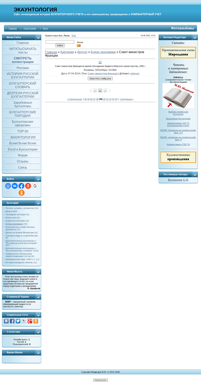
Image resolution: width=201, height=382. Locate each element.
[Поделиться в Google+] (29, 321)
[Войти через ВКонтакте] (15, 186)
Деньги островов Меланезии (19, 232)
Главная (13, 28)
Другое (82, 52)
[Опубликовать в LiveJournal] (24, 321)
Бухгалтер (178, 114)
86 (91, 99)
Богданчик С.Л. (178, 179)
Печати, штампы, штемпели (19, 208)
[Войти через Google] (35, 186)
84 (85, 99)
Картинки (67, 52)
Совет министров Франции (103, 73)
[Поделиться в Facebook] (12, 321)
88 (97, 99)
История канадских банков (18, 262)
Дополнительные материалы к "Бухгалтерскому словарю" (20, 249)
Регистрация (30, 28)
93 (113, 99)
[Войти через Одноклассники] (22, 193)
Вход (45, 28)
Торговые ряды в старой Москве (21, 235)
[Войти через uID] (8, 186)
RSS (74, 35)
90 (104, 99)
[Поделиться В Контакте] (6, 321)
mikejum (134, 73)
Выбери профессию (178, 112)
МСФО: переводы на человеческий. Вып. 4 (178, 138)
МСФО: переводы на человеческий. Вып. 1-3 (178, 131)
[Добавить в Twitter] (18, 321)
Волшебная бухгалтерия (178, 118)
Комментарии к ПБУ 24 (178, 144)
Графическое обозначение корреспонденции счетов (18, 255)
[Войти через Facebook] (21, 186)
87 (94, 99)
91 (107, 99)
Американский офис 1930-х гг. (20, 259)
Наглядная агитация (15, 214)
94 (116, 99)
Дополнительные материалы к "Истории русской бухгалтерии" (21, 242)
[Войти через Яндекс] (28, 186)
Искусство (10, 217)
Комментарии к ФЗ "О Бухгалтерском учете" (178, 124)
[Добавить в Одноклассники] (35, 321)
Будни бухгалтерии (15, 221)
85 (88, 99)
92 (110, 99)
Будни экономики (14, 224)
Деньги (8, 211)
